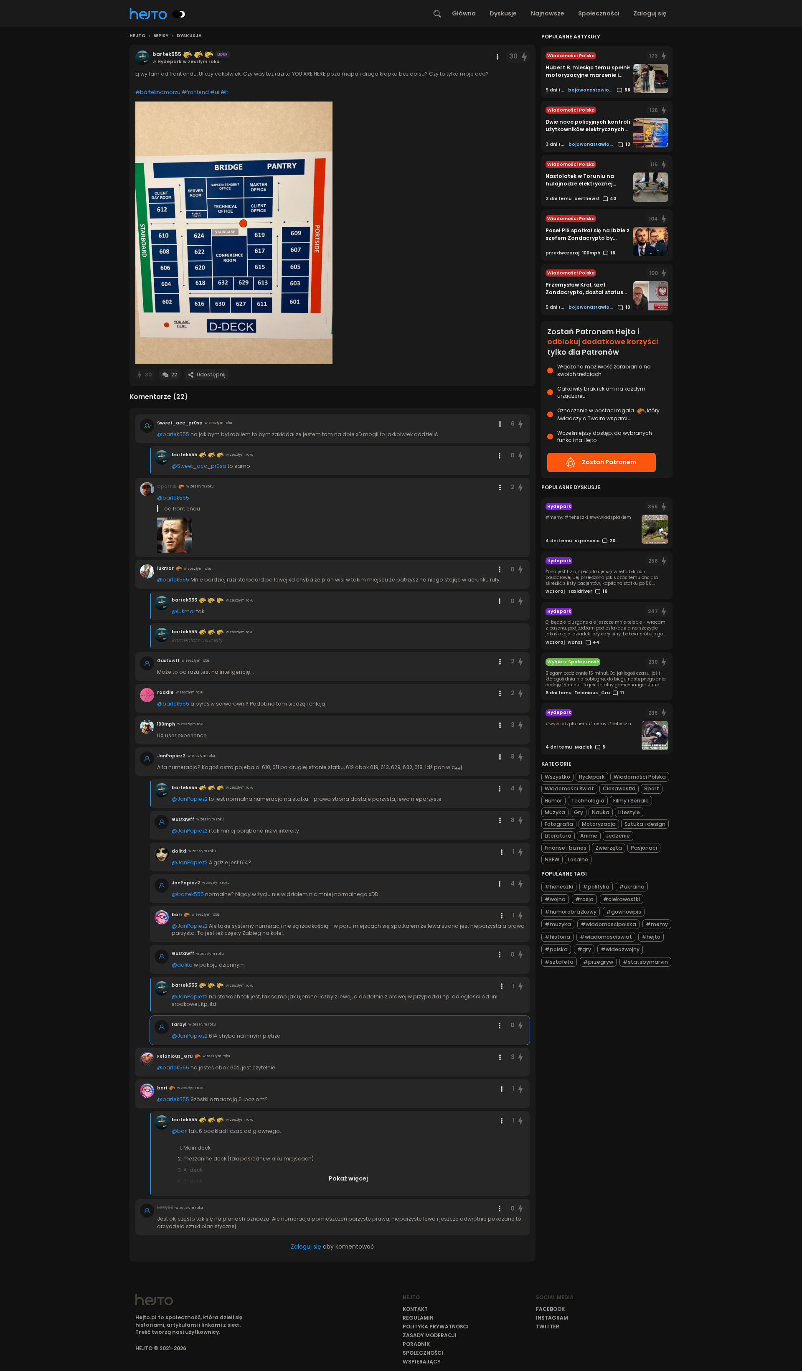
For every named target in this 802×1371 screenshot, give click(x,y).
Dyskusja (189, 36)
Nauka (600, 812)
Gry (578, 812)
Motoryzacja (599, 824)
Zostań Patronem (609, 462)
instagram (552, 1317)
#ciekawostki (621, 899)
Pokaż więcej (348, 1178)
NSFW (552, 859)
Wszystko (557, 776)
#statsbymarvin (645, 961)
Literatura (558, 835)
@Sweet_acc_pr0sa (199, 466)
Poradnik (416, 1344)
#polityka (596, 886)
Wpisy (161, 36)
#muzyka (558, 924)
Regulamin (418, 1317)
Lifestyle (629, 812)
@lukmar (183, 611)
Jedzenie (618, 835)
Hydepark (592, 776)
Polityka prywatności (436, 1326)
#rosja (584, 899)
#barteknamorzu (157, 92)
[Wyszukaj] (437, 13)
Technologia (587, 800)
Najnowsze (547, 13)
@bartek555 (173, 434)
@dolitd (182, 964)
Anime (588, 835)
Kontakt (415, 1309)
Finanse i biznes (565, 847)
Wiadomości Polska (640, 776)
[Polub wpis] (524, 57)
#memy (657, 924)
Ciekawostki (619, 788)
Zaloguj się (650, 13)
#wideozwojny (620, 949)
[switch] (178, 14)
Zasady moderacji (430, 1335)
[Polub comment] (520, 424)
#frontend (195, 92)
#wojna (555, 899)
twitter (547, 1326)
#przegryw (598, 961)
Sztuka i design (644, 824)
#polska (556, 949)
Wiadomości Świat (569, 788)
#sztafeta (559, 961)
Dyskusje (503, 13)
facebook (550, 1309)
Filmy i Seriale (631, 800)
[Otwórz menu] (497, 57)
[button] (233, 233)
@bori (180, 1131)
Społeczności (598, 13)
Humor (553, 800)
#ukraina (632, 886)
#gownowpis (623, 911)
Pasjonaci (644, 847)
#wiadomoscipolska (608, 924)
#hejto (651, 936)
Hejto (137, 36)
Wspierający (422, 1361)
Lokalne (578, 859)
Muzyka (555, 812)
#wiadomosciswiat (606, 936)
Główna (464, 13)
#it (224, 92)
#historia (557, 936)
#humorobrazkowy (570, 911)
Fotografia (559, 824)
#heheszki (559, 886)
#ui (214, 92)
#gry (584, 949)
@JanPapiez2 (190, 798)
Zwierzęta (608, 847)
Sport (651, 788)
